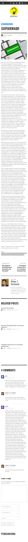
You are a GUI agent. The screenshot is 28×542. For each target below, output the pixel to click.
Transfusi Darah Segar (7, 308)
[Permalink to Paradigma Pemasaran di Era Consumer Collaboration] (14, 359)
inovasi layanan (4, 254)
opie (6, 376)
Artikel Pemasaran (22, 253)
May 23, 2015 (3, 37)
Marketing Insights (6, 24)
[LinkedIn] (13, 3)
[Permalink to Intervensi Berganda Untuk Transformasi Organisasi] (14, 340)
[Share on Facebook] (18, 35)
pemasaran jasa (12, 254)
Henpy (6, 406)
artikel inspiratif (5, 253)
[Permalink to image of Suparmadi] (14, 49)
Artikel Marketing (14, 253)
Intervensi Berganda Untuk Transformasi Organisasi (12, 326)
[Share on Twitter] (21, 35)
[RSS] (16, 3)
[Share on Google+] (23, 35)
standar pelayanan (20, 254)
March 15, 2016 (15, 310)
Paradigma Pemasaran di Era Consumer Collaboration (12, 345)
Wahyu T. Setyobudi (8, 35)
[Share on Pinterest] (26, 35)
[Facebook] (10, 3)
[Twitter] (19, 3)
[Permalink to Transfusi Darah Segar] (14, 321)
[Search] (3, 3)
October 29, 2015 (15, 329)
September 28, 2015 (16, 348)
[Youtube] (22, 3)
